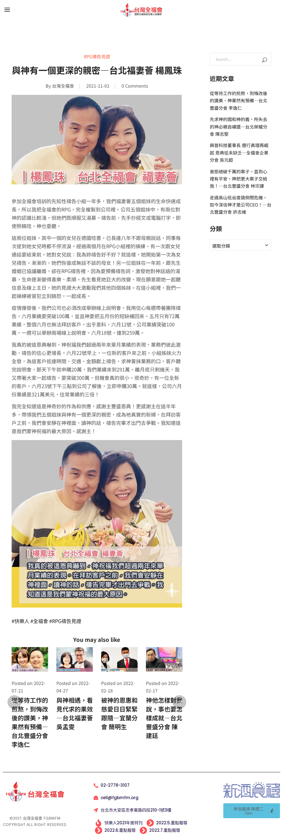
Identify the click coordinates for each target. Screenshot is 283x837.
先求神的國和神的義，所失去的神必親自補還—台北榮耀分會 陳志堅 (238, 126)
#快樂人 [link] (20, 620)
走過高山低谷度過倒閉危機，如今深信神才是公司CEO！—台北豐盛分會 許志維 (240, 204)
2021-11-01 (97, 85)
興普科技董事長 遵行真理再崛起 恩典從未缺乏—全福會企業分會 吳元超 (239, 152)
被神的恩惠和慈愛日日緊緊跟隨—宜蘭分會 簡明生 (119, 713)
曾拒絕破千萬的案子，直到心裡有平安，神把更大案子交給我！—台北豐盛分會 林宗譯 (238, 178)
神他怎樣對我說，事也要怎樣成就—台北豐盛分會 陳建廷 (164, 717)
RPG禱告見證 (97, 56)
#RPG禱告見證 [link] (65, 620)
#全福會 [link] (39, 620)
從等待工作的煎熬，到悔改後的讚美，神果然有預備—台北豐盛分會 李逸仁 (30, 722)
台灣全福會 (63, 85)
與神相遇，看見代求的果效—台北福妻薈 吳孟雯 (74, 713)
